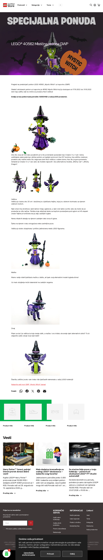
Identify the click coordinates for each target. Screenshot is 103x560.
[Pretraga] (91, 5)
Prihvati (50, 554)
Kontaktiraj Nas (74, 526)
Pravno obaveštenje (59, 528)
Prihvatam (19, 529)
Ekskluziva (90, 526)
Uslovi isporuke (74, 519)
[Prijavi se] (95, 5)
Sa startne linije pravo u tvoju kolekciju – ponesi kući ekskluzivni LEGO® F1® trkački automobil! (82, 472)
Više (60, 5)
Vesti (88, 515)
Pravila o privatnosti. (40, 547)
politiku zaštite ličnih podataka (22, 529)
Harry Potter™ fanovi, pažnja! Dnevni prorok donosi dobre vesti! (16, 471)
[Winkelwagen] (99, 5)
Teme (49, 5)
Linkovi (90, 510)
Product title (8, 426)
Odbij (72, 554)
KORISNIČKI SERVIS (58, 511)
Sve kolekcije (27, 5)
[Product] (12, 412)
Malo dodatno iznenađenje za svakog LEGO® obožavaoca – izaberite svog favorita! (50, 471)
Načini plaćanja (75, 515)
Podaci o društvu (75, 522)
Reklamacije (57, 532)
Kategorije (36, 5)
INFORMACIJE (76, 510)
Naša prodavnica (92, 529)
